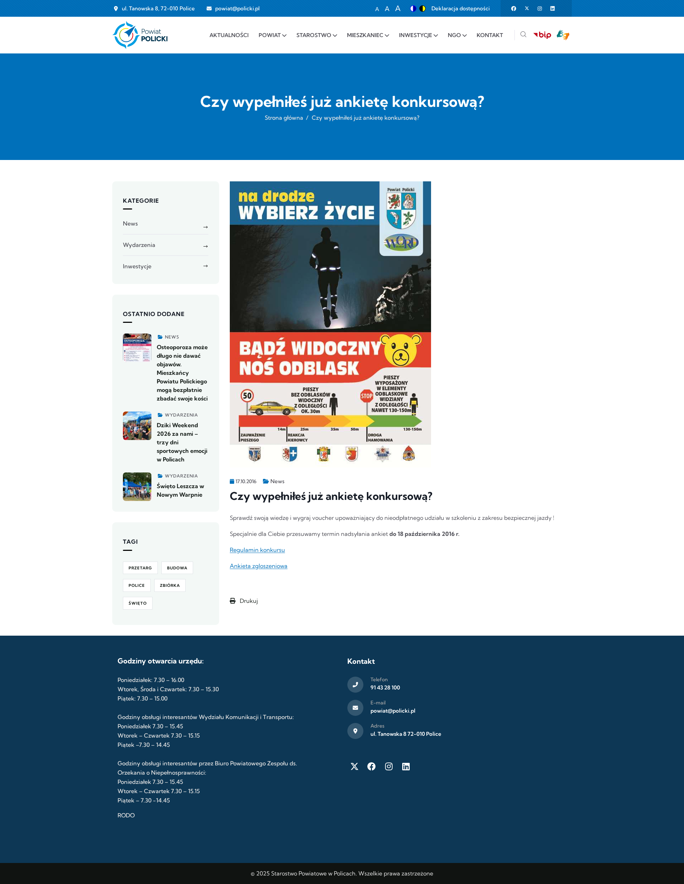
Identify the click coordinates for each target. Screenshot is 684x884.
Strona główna (284, 117)
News (277, 481)
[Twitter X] (354, 766)
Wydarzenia (139, 244)
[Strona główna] (139, 35)
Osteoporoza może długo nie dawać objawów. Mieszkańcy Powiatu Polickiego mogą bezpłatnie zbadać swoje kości (182, 372)
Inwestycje (137, 266)
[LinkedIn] (406, 766)
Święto (138, 603)
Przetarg (140, 567)
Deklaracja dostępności (460, 8)
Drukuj (248, 600)
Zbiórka (170, 585)
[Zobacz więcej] (137, 348)
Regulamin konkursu (257, 549)
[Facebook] (371, 766)
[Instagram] (389, 766)
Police (137, 585)
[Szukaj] (523, 35)
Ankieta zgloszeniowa (258, 565)
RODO (126, 815)
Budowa (177, 567)
